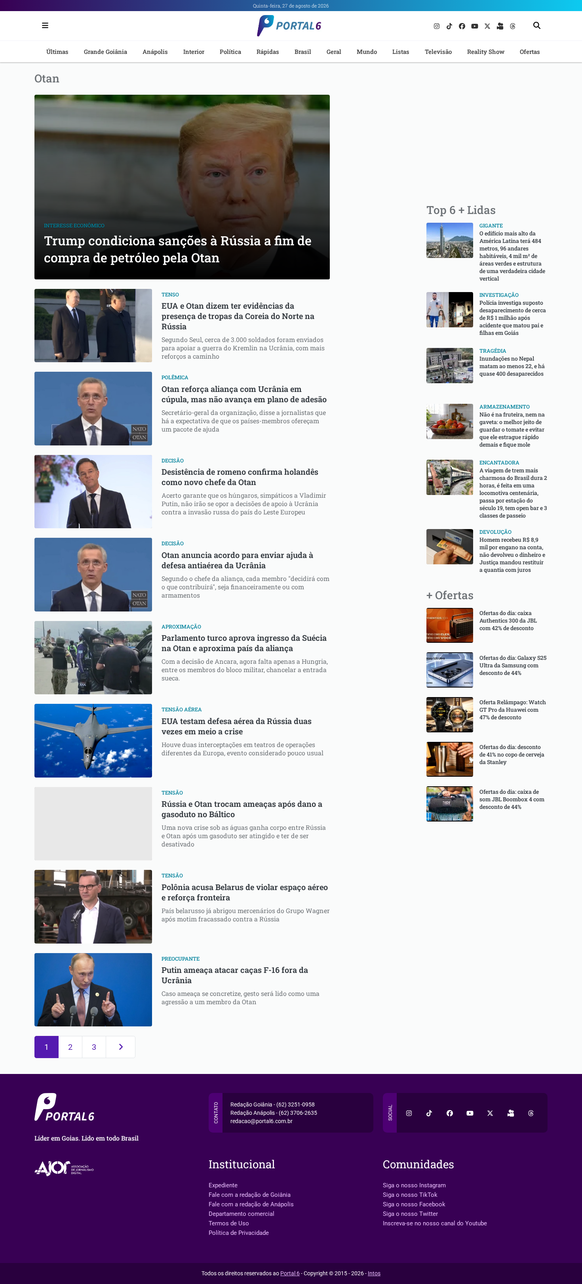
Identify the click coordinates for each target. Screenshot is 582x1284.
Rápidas (268, 51)
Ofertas (530, 51)
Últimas (57, 51)
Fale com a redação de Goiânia (250, 1194)
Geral (334, 51)
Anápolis (155, 51)
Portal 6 (290, 1273)
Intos (374, 1273)
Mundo (367, 51)
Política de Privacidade (239, 1232)
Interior (193, 51)
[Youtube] (475, 25)
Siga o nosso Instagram (414, 1185)
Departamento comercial (241, 1213)
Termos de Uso (229, 1223)
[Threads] (513, 25)
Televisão (438, 51)
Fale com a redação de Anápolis (251, 1204)
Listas (400, 51)
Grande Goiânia (105, 51)
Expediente (223, 1185)
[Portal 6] (291, 25)
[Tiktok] (450, 25)
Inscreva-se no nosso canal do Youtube (435, 1223)
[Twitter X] (488, 25)
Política (230, 51)
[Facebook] (463, 25)
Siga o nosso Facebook (414, 1204)
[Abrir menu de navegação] (43, 25)
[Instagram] (437, 25)
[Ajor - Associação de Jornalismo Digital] (65, 1168)
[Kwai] (501, 25)
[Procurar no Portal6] (537, 26)
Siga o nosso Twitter (410, 1213)
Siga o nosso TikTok (410, 1194)
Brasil (303, 51)
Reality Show (485, 51)
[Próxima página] (120, 1047)
